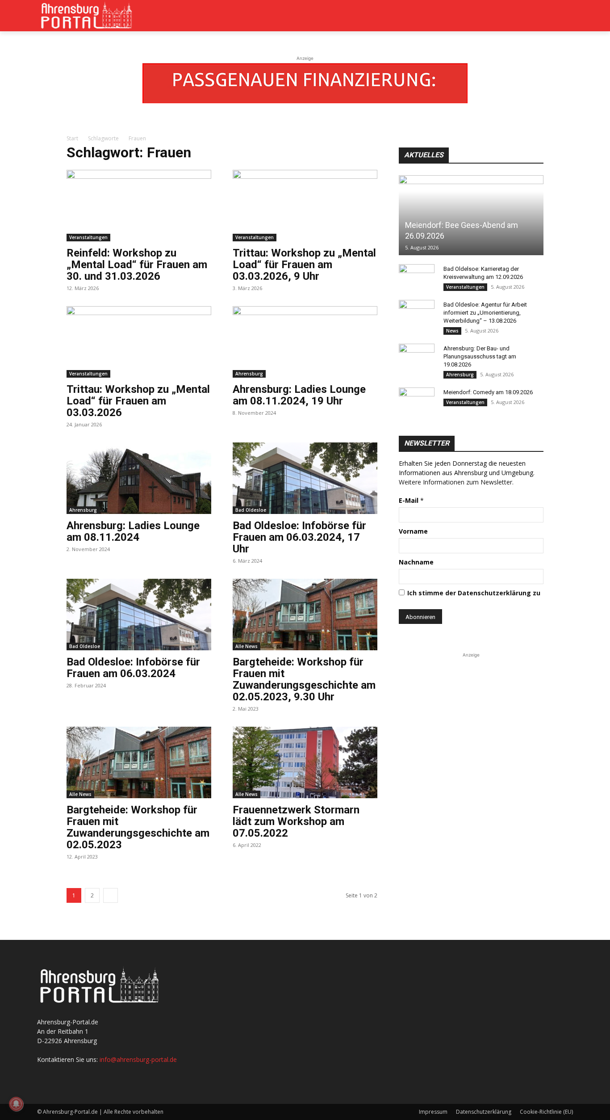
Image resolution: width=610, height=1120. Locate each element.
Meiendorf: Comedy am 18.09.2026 (488, 392)
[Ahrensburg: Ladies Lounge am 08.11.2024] (139, 478)
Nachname (416, 562)
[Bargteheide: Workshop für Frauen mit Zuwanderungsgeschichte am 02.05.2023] (139, 762)
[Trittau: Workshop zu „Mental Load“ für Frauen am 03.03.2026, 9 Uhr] (305, 205)
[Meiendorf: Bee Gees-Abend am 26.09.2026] (471, 215)
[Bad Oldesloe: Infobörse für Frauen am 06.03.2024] (139, 614)
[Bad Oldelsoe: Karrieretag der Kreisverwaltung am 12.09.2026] (417, 277)
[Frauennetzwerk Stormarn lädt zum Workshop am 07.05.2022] (305, 762)
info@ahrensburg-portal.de (138, 1059)
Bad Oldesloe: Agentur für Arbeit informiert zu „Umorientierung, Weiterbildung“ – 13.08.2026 (485, 312)
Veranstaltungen (88, 237)
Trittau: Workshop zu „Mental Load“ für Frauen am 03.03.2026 (138, 401)
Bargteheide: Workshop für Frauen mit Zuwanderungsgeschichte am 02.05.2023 (138, 827)
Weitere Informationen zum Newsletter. (456, 482)
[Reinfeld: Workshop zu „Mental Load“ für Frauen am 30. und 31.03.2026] (139, 205)
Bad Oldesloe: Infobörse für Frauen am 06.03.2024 (133, 668)
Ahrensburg (249, 374)
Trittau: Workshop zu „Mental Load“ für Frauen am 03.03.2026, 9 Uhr (304, 264)
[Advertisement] (471, 715)
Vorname (413, 531)
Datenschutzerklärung (483, 1112)
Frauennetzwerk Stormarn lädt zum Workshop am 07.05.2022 (296, 821)
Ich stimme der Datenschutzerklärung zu (473, 593)
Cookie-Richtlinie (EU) (546, 1112)
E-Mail (411, 500)
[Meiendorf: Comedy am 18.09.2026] (417, 400)
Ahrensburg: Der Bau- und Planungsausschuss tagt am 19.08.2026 (479, 356)
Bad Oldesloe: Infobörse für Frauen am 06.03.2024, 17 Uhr (299, 537)
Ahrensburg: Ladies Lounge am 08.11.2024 (133, 531)
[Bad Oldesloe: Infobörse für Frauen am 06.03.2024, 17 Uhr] (305, 478)
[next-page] (110, 895)
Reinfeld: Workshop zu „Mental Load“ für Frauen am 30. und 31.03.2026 (137, 264)
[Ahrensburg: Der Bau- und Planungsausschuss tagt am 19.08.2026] (417, 357)
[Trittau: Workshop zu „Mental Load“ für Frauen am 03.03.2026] (139, 342)
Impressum (433, 1112)
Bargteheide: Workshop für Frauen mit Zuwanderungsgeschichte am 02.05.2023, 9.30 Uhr (304, 679)
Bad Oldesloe (250, 510)
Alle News (246, 646)
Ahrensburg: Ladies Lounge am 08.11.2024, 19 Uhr (299, 395)
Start (72, 138)
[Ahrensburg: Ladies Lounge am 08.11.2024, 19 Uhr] (305, 342)
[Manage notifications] (16, 1104)
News (452, 331)
